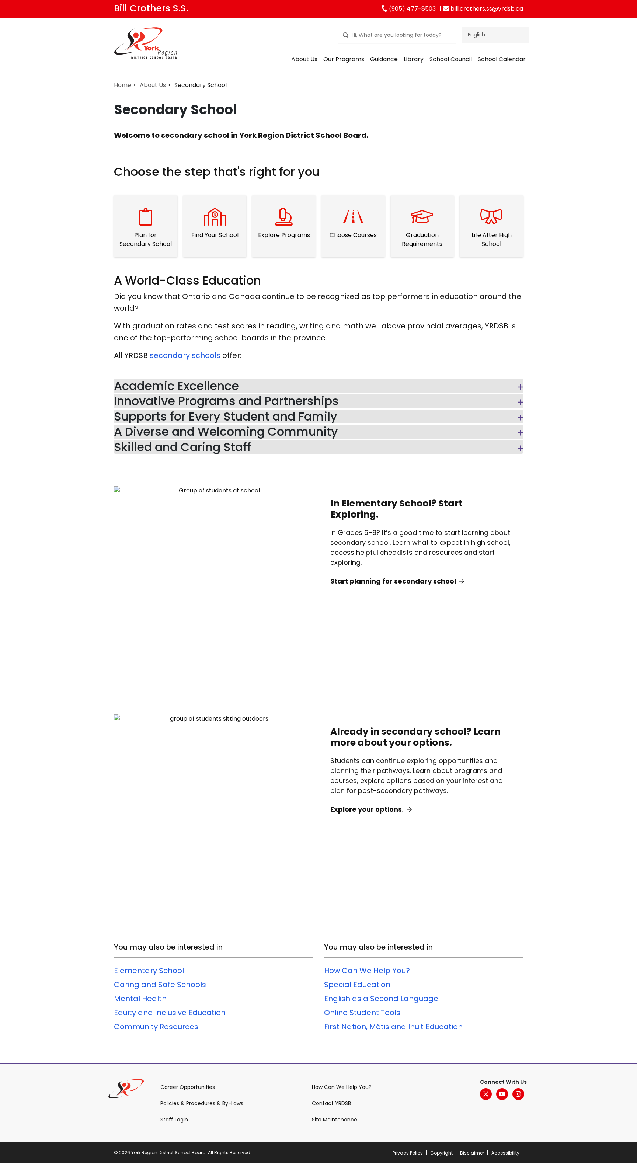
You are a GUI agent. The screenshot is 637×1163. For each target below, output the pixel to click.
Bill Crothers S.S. (151, 8)
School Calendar (502, 59)
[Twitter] (486, 1094)
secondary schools (185, 355)
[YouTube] (502, 1094)
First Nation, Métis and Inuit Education (393, 1026)
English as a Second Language (381, 998)
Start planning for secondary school (393, 581)
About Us (304, 59)
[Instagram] (518, 1094)
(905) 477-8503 (411, 8)
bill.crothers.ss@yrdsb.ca (486, 8)
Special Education (357, 984)
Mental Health (140, 998)
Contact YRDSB (331, 1103)
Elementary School (149, 970)
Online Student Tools (362, 1012)
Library (414, 59)
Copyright (441, 1153)
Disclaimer (472, 1153)
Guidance (384, 59)
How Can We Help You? (367, 970)
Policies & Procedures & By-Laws (201, 1103)
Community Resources (156, 1026)
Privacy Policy (408, 1153)
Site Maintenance (334, 1119)
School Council (450, 59)
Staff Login (174, 1119)
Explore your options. (367, 809)
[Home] (145, 45)
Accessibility (505, 1153)
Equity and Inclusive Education (170, 1012)
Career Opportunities (187, 1087)
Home (122, 85)
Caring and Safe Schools (160, 984)
